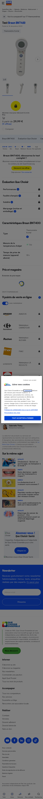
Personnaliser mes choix (12, 412)
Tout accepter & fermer (22, 418)
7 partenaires (28, 390)
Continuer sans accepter (29, 380)
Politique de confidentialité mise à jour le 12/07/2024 (21, 410)
